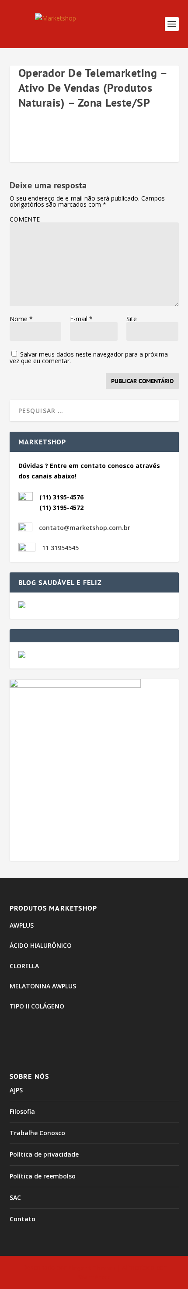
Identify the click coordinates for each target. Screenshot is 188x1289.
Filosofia (22, 1111)
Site (131, 319)
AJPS (16, 1090)
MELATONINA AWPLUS (43, 986)
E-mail (81, 319)
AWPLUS (22, 925)
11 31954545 (60, 548)
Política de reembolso (43, 1176)
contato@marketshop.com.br (84, 527)
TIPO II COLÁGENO (37, 1006)
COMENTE (25, 219)
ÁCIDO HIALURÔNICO (41, 945)
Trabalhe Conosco (37, 1133)
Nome (21, 319)
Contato (22, 1219)
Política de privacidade (44, 1154)
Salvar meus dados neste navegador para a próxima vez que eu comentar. (89, 357)
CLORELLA (24, 966)
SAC (15, 1197)
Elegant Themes (91, 1268)
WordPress (94, 1277)
